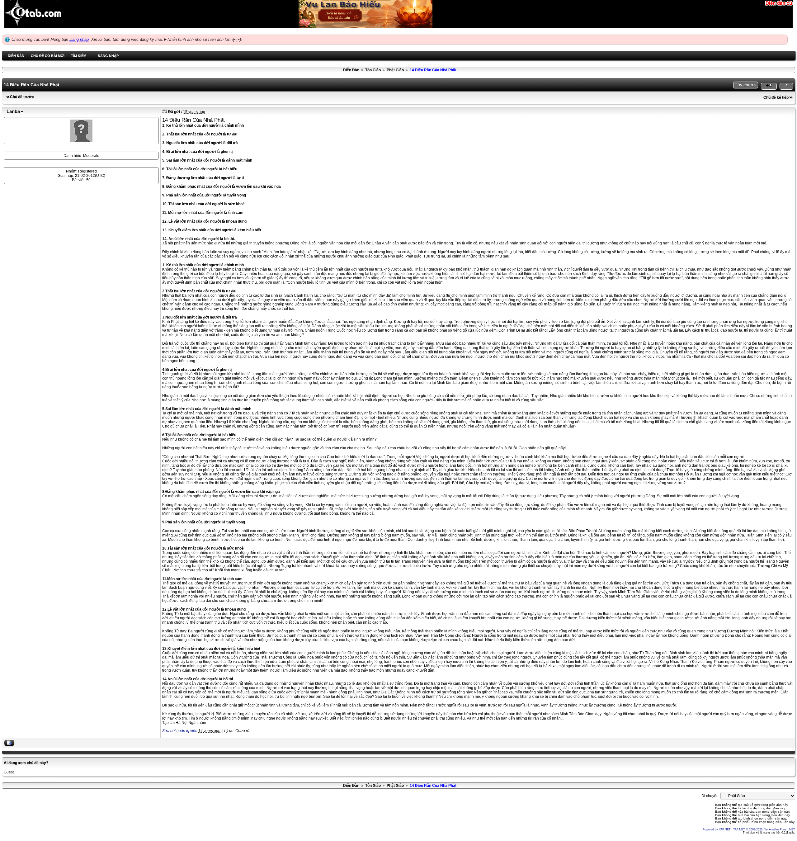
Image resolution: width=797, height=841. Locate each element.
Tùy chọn (744, 84)
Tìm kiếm (78, 56)
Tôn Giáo (373, 70)
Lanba (13, 111)
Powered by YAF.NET (717, 829)
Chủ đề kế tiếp (776, 97)
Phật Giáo (395, 70)
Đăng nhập (79, 39)
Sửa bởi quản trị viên (179, 731)
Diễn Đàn (351, 70)
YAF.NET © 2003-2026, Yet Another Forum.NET (764, 829)
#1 (164, 111)
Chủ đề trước (22, 97)
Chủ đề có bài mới (47, 56)
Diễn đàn (16, 56)
